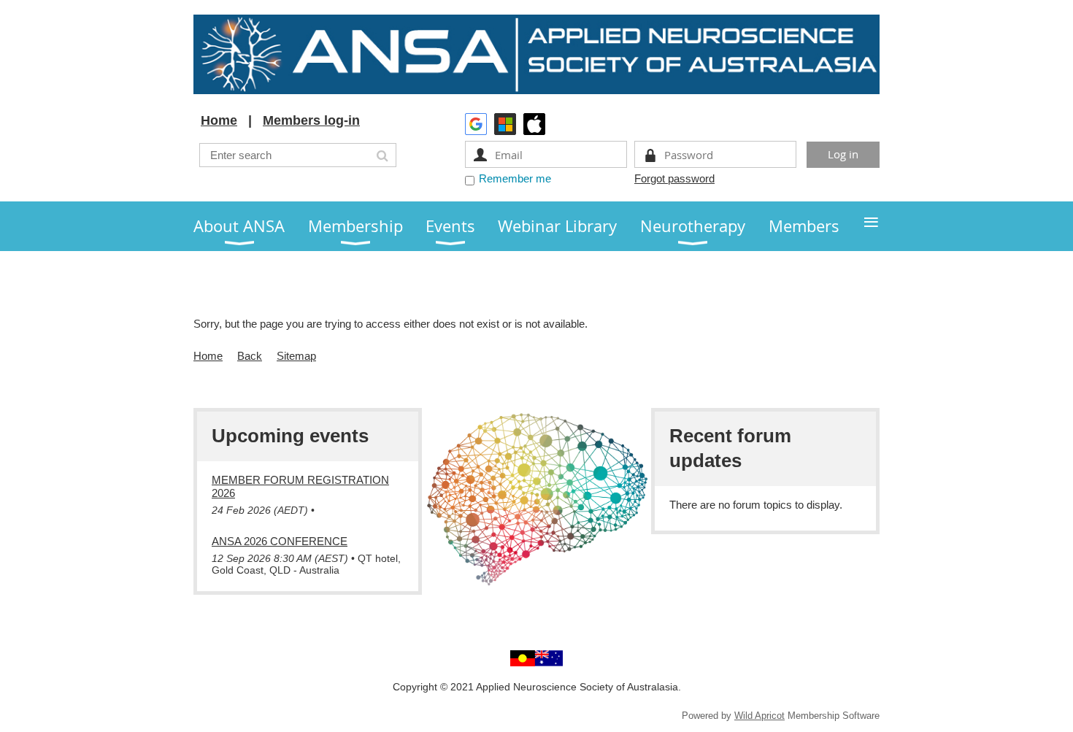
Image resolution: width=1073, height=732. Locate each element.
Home (219, 120)
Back (249, 356)
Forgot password (674, 178)
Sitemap (296, 356)
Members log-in (311, 120)
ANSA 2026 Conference (279, 541)
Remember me (515, 178)
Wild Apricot (759, 715)
